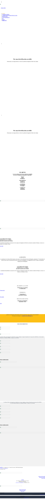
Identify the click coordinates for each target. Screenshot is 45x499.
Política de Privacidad (41, 476)
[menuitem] (23, 1)
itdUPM (1, 467)
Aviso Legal (43, 478)
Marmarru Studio (42, 494)
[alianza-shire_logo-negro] (3, 7)
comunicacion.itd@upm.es (27, 315)
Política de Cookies (42, 477)
